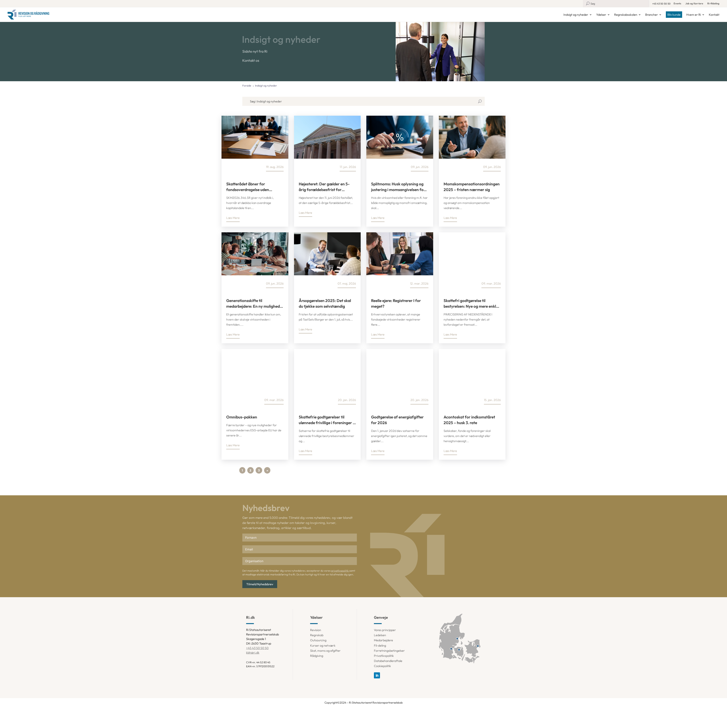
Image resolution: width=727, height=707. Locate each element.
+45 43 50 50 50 (661, 3)
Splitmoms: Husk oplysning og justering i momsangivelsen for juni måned (398, 186)
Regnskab (316, 635)
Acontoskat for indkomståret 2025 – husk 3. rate (469, 419)
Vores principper (385, 630)
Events (677, 3)
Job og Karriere (694, 3)
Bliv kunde (674, 14)
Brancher (651, 14)
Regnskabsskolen (625, 14)
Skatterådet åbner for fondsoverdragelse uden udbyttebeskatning (247, 186)
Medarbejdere (383, 640)
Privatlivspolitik (384, 656)
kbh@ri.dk (252, 652)
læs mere (233, 218)
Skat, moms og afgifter (325, 650)
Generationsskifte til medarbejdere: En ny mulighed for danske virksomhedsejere (253, 303)
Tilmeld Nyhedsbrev (259, 584)
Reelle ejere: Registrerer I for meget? (396, 303)
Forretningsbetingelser (389, 650)
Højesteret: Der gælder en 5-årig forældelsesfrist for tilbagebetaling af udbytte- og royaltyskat (325, 186)
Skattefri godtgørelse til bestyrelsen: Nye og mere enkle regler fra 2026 (471, 303)
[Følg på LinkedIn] (377, 675)
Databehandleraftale (388, 661)
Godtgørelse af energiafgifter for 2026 (397, 419)
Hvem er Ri (693, 14)
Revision (315, 630)
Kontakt (714, 14)
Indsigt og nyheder (575, 14)
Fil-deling (380, 645)
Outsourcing (318, 640)
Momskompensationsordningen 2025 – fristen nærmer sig (472, 186)
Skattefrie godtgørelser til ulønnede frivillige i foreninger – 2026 (327, 419)
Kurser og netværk (322, 645)
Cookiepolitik (382, 666)
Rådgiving (316, 656)
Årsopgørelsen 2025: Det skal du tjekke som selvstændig (325, 303)
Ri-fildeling (713, 3)
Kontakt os (250, 60)
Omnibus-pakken (241, 416)
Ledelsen (380, 635)
